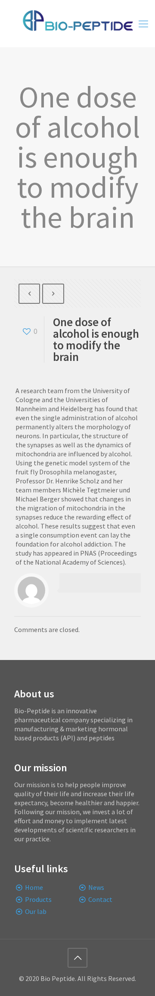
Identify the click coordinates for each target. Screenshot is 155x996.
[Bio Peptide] (77, 23)
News (96, 887)
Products (38, 899)
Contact (100, 899)
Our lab (35, 911)
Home (34, 887)
